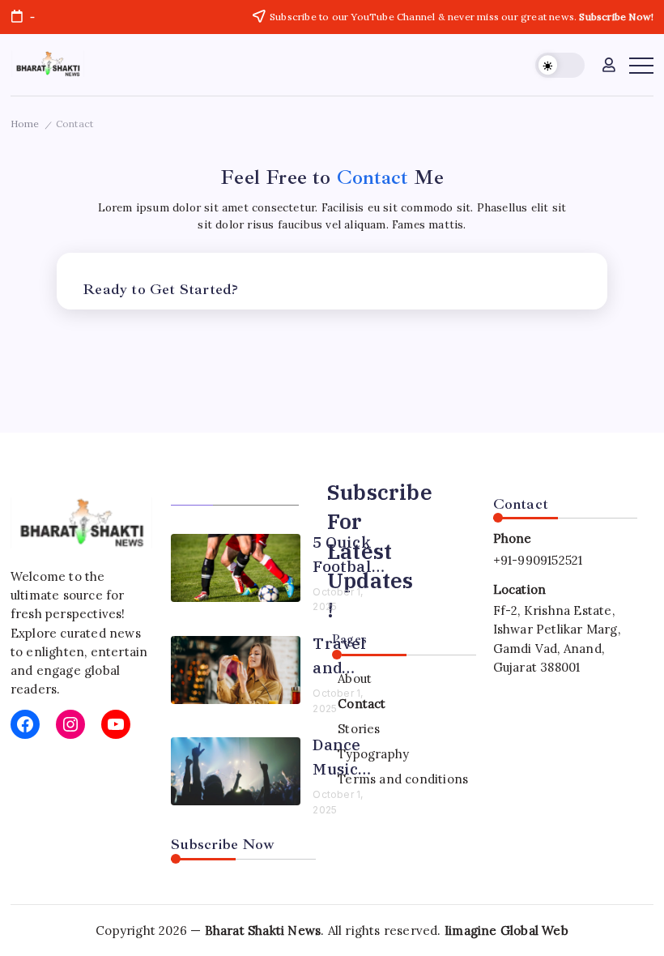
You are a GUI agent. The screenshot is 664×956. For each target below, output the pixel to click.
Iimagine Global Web (506, 930)
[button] (560, 65)
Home (25, 123)
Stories (359, 728)
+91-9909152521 (538, 560)
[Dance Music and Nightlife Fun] (235, 771)
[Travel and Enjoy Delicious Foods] (235, 670)
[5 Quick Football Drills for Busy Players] (235, 568)
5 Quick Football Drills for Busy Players (348, 555)
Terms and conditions (403, 779)
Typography (373, 754)
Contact (361, 703)
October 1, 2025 (338, 599)
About (355, 678)
